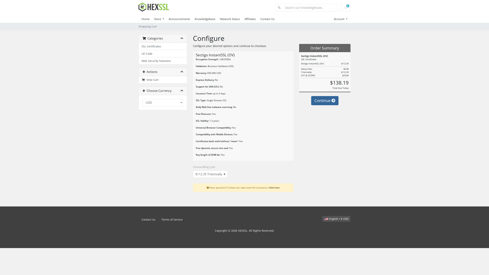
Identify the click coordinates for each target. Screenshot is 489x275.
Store (158, 19)
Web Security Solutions (156, 61)
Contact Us (267, 19)
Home (146, 19)
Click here (274, 187)
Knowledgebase (205, 19)
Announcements (179, 19)
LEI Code (147, 53)
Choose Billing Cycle (204, 167)
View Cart (152, 80)
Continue (322, 100)
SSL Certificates (151, 46)
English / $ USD (338, 219)
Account (339, 19)
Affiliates (250, 19)
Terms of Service (172, 219)
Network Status (230, 19)
